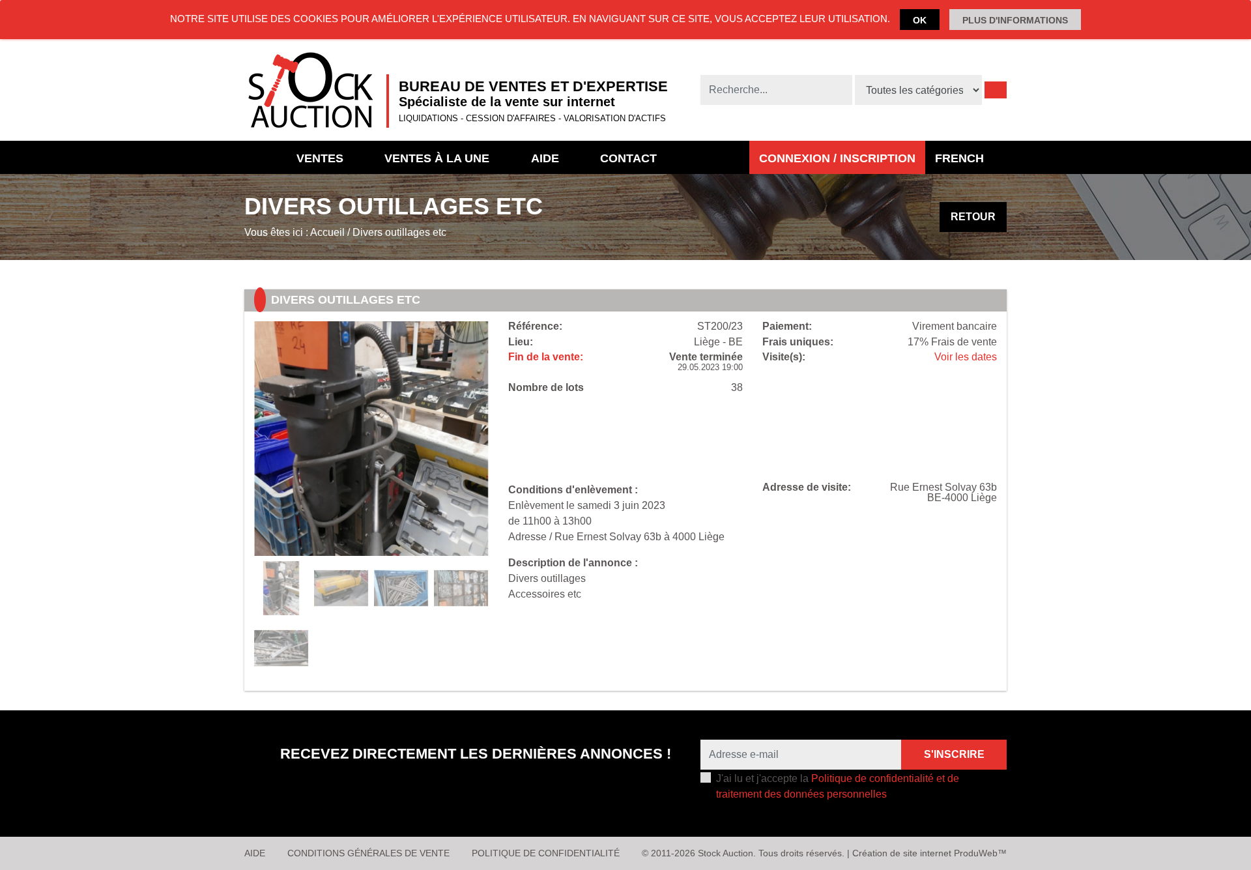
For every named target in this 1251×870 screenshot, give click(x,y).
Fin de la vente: (545, 357)
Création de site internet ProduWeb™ (929, 853)
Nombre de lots (546, 388)
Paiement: (787, 326)
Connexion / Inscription (837, 158)
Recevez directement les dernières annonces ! (475, 754)
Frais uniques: (797, 342)
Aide (545, 158)
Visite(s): (783, 357)
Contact (628, 158)
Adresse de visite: (806, 487)
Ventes (319, 158)
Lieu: (520, 342)
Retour (973, 216)
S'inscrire (954, 754)
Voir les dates (965, 356)
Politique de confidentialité (546, 853)
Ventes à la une (436, 158)
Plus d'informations (1015, 20)
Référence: (535, 326)
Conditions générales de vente (368, 853)
